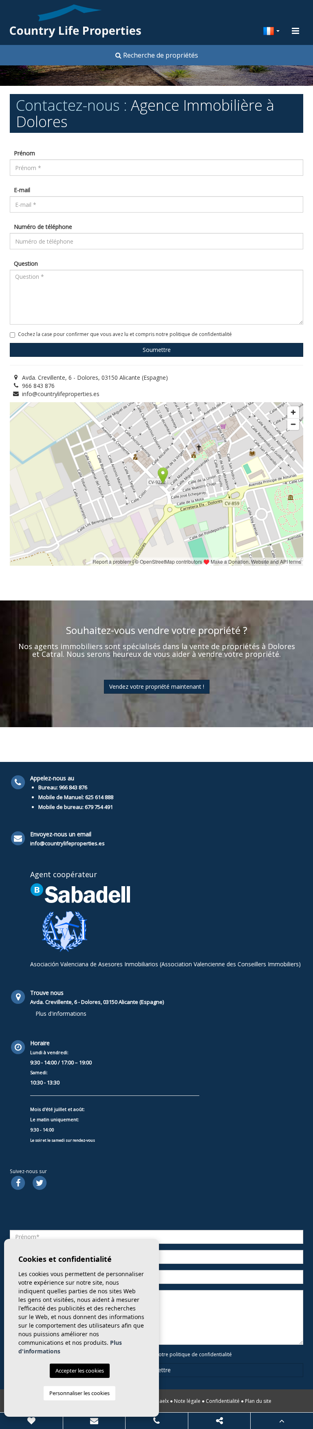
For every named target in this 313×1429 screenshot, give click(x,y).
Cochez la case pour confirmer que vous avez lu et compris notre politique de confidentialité (125, 334)
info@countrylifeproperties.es (60, 394)
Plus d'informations (60, 1013)
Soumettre (157, 350)
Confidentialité (223, 1401)
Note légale (187, 1401)
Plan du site (258, 1401)
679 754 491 (99, 807)
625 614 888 (99, 797)
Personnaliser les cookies (79, 1393)
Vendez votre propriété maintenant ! (156, 686)
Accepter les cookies (79, 1370)
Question (26, 263)
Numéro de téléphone (43, 227)
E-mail (22, 190)
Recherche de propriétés (159, 55)
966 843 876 (38, 386)
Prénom (24, 153)
